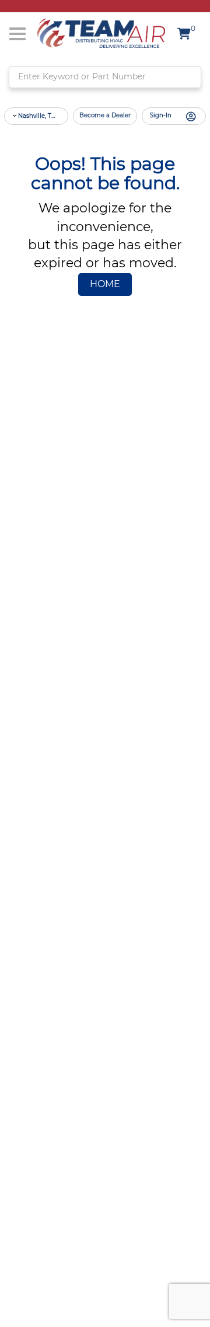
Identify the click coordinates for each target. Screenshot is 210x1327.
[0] (186, 35)
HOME (105, 284)
